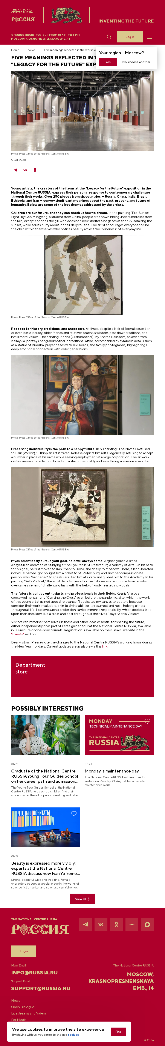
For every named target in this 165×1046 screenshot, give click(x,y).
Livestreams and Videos (29, 1013)
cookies (73, 1034)
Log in (129, 37)
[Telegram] (15, 170)
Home (15, 50)
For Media (18, 1020)
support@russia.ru (35, 988)
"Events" (17, 634)
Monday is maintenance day (112, 770)
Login (24, 951)
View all (80, 899)
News (31, 50)
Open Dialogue (22, 1007)
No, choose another (136, 62)
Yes (108, 62)
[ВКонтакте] (25, 170)
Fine (118, 1031)
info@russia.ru (34, 972)
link (104, 646)
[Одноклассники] (35, 170)
